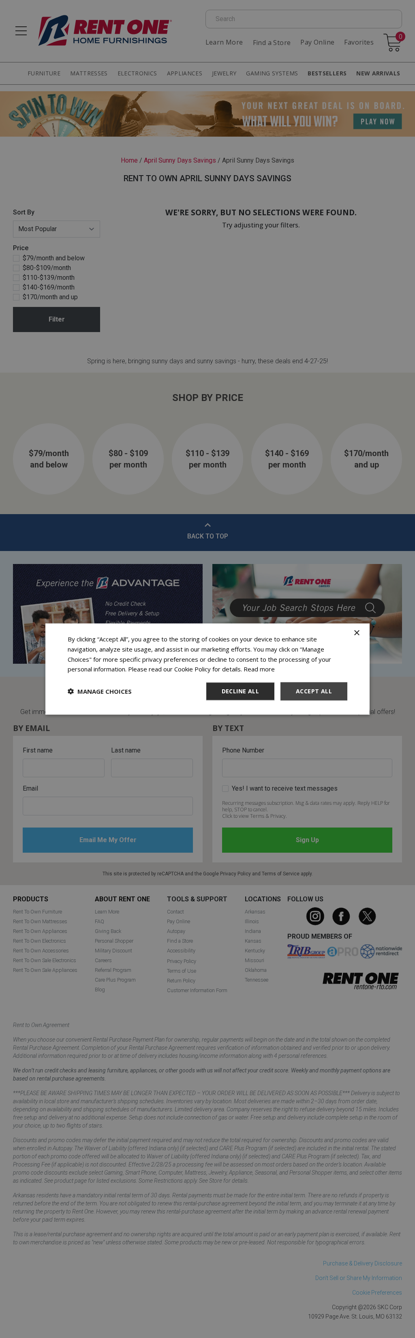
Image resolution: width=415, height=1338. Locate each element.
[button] (100, 691)
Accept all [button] (314, 691)
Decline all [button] (240, 691)
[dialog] (207, 669)
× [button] (356, 633)
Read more (259, 669)
